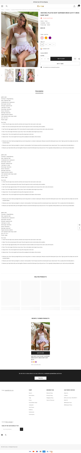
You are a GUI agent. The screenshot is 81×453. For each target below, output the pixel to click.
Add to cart (61, 59)
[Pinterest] (2, 435)
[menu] (2, 6)
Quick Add (40, 353)
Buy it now (60, 64)
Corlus (46, 21)
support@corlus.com (9, 390)
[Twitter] (5, 435)
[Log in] (74, 6)
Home (2, 9)
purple (36, 362)
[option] (19, 39)
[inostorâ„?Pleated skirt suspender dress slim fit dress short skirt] (40, 336)
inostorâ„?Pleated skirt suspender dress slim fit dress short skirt (40, 357)
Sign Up (40, 378)
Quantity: (42, 55)
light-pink (32, 362)
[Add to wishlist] (75, 59)
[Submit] (21, 429)
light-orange (34, 362)
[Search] (7, 6)
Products (7, 9)
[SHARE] (78, 59)
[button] (1, 75)
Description (39, 91)
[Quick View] (32, 328)
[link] (10, 307)
